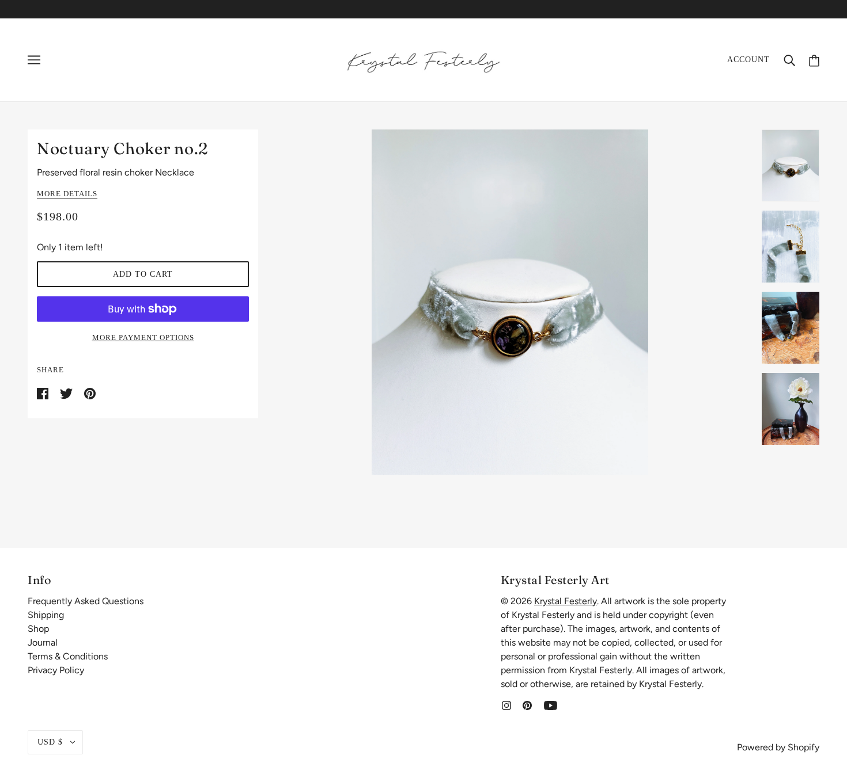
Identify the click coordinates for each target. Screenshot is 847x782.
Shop (38, 628)
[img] (506, 704)
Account (748, 59)
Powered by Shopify (778, 747)
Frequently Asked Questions (85, 601)
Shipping (46, 614)
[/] (423, 59)
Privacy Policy (56, 670)
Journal (43, 642)
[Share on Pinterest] (90, 393)
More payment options (143, 337)
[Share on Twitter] (67, 393)
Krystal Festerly (565, 601)
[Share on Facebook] (43, 393)
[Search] (789, 60)
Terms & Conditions (68, 656)
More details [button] (67, 194)
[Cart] (814, 59)
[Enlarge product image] (510, 302)
